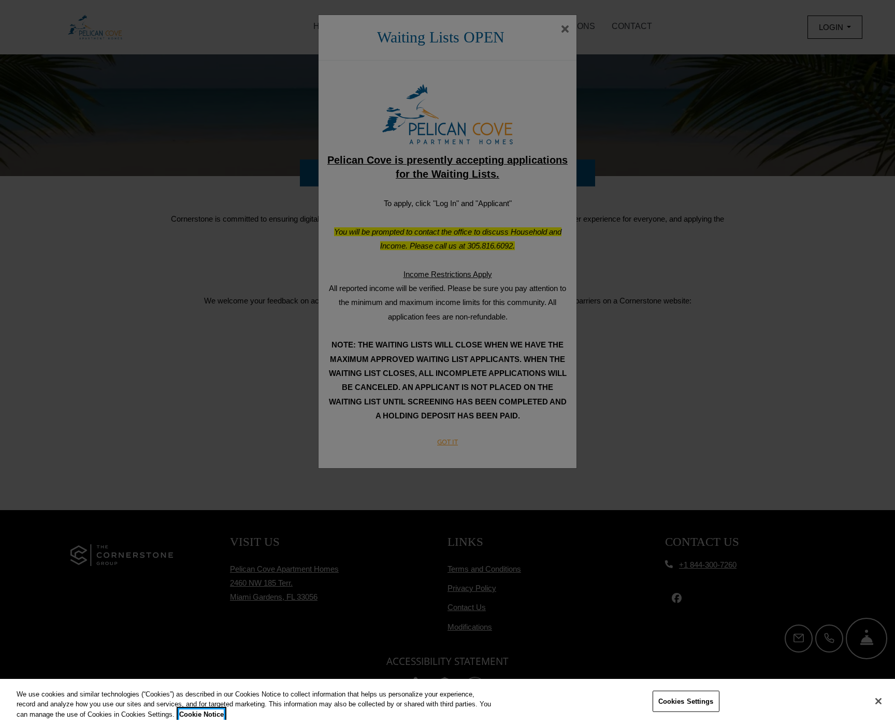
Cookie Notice (201, 714)
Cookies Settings (686, 701)
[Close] (878, 701)
